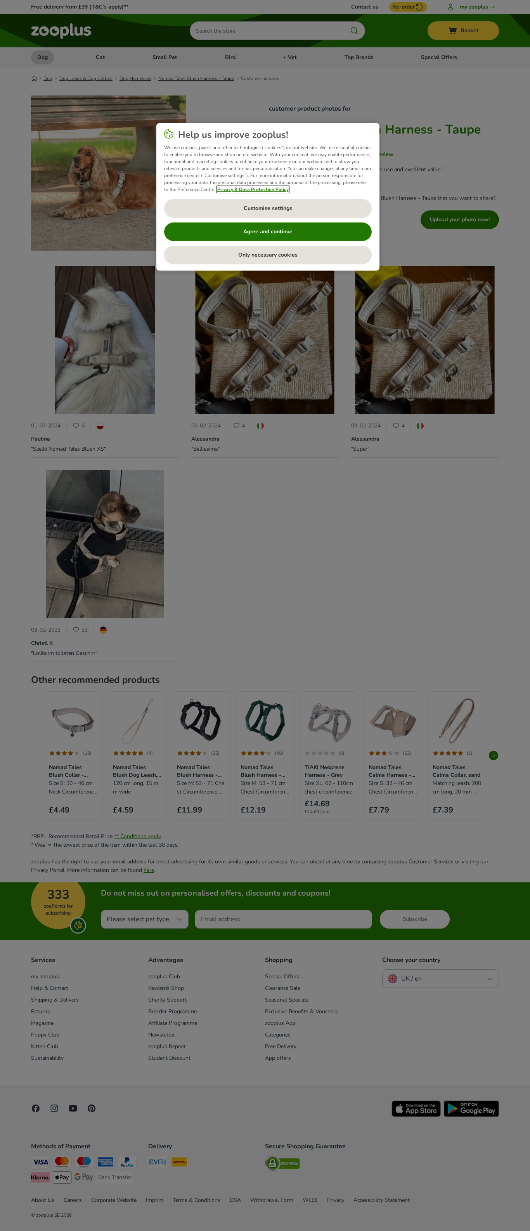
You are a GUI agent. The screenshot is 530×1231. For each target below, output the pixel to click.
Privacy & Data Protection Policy (253, 189)
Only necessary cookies (268, 255)
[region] (267, 197)
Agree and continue (268, 231)
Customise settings (268, 208)
